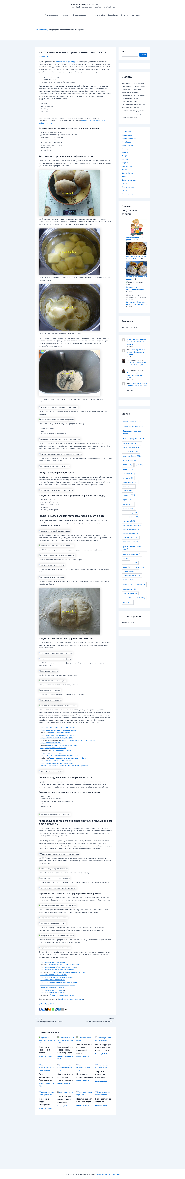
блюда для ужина (133, 438)
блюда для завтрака (133, 426)
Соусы (124, 190)
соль (140, 584)
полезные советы (131, 517)
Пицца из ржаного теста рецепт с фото (55, 760)
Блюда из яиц (127, 135)
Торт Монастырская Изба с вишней (46, 1077)
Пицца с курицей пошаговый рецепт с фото (57, 735)
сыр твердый (129, 589)
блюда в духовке (132, 422)
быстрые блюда (130, 451)
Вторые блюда (127, 145)
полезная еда (129, 509)
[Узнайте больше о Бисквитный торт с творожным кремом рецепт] (65, 1040)
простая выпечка (130, 533)
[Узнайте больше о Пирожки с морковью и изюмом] (47, 1040)
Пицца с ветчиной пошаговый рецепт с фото (57, 727)
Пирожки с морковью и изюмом (62, 995)
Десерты (67, 1056)
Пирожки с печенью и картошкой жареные (57, 970)
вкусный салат (129, 460)
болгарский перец (131, 447)
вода (127, 465)
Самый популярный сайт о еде (108, 1174)
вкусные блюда (132, 456)
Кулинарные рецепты (84, 4)
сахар (127, 567)
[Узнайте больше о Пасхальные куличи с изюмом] (84, 1067)
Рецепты (65, 15)
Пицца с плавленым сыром (50, 743)
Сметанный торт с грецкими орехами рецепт (65, 1077)
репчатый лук (131, 554)
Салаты (124, 183)
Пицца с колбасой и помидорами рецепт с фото (59, 755)
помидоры (129, 521)
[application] (69, 15)
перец (128, 504)
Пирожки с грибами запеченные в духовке (56, 977)
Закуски (125, 163)
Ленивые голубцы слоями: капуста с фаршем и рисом (137, 375)
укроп (127, 598)
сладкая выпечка (130, 571)
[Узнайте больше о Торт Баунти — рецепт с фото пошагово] (65, 1092)
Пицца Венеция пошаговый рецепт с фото (56, 738)
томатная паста (130, 593)
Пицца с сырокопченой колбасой (53, 748)
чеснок (140, 598)
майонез (128, 486)
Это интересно (127, 194)
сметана (128, 580)
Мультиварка (127, 166)
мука (127, 500)
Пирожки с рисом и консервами (53, 992)
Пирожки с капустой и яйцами (52, 990)
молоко (127, 491)
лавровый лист (130, 482)
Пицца (124, 177)
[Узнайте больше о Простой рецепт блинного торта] (84, 1093)
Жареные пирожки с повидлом (52, 987)
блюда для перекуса (132, 432)
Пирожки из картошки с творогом (53, 975)
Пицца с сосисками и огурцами (52, 753)
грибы (139, 465)
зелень (128, 469)
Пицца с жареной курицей (59, 733)
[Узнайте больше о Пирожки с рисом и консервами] (47, 1093)
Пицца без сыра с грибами (62, 750)
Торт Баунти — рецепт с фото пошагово (64, 1099)
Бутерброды (126, 142)
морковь (129, 495)
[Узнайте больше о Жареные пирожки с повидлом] (103, 1066)
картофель (129, 474)
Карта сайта (135, 15)
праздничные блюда (132, 525)
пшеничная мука (131, 542)
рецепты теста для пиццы (66, 62)
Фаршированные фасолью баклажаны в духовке (136, 341)
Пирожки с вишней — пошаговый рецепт (63, 965)
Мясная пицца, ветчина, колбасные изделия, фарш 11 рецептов (64, 766)
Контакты (124, 15)
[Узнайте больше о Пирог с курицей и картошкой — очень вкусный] (103, 1039)
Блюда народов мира (81, 15)
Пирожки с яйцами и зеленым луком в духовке (58, 982)
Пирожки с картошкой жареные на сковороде (58, 967)
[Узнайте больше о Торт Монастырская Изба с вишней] (47, 1067)
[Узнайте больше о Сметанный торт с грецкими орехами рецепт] (65, 1067)
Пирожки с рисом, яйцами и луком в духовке (67, 972)
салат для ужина (130, 563)
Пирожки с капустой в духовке (52, 962)
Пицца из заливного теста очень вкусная (56, 763)
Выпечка (41, 1056)
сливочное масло (132, 575)
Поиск (124, 51)
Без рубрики (113, 15)
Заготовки (126, 159)
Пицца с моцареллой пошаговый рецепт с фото (67, 758)
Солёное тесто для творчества (71, 999)
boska (129, 339)
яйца (127, 602)
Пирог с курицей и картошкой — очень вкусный (103, 1047)
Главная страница (51, 15)
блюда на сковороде (132, 443)
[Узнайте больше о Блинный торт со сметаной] (103, 1093)
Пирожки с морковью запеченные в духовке (57, 985)
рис (126, 559)
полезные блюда (130, 513)
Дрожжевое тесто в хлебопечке (52, 980)
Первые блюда (127, 173)
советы (127, 584)
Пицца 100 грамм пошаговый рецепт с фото (78, 740)
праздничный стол (131, 529)
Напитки (125, 170)
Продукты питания (129, 180)
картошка (128, 478)
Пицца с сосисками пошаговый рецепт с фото (58, 730)
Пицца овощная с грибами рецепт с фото (62, 745)
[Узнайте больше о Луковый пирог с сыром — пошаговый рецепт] (84, 1039)
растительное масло (132, 547)
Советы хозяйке (98, 15)
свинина (140, 567)
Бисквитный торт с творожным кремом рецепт (65, 1050)
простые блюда (130, 537)
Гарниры (125, 152)
